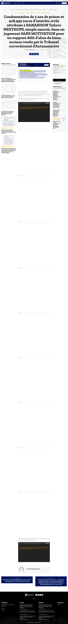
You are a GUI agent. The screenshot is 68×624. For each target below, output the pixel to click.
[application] (34, 103)
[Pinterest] (35, 54)
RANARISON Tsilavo (47, 12)
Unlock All (59, 80)
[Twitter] (64, 0)
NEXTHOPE (38, 12)
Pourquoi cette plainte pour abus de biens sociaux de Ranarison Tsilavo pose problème (7, 113)
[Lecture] (19, 103)
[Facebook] (62, 0)
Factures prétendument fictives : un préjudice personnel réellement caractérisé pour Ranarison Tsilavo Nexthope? (8, 80)
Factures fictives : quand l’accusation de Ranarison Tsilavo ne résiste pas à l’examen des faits (8, 131)
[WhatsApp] (38, 54)
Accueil (11, 9)
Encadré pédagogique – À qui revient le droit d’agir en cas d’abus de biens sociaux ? (8, 96)
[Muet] (45, 103)
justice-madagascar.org (30, 49)
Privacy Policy (57, 83)
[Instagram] (63, 0)
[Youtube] (66, 0)
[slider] (47, 103)
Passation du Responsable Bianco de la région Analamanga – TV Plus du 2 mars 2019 (17, 580)
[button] (22, 3)
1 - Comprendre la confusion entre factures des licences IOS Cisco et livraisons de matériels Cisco (7, 128)
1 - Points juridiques (4, 94)
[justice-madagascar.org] (22, 569)
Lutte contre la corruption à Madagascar (21, 9)
